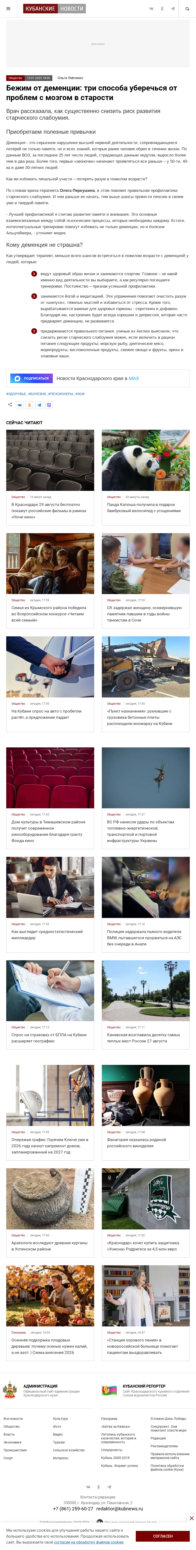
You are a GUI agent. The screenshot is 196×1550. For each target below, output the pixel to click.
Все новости (13, 1419)
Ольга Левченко (70, 78)
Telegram (172, 8)
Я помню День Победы (168, 1419)
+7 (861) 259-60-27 (73, 1509)
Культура (60, 1419)
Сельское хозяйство (69, 1450)
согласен (163, 1536)
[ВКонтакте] (19, 405)
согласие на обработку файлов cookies (89, 1542)
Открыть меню (8, 8)
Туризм (59, 1442)
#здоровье (16, 394)
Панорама (109, 1419)
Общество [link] (18, 497)
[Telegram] (39, 405)
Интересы (60, 1458)
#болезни (37, 394)
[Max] (49, 405)
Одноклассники (162, 8)
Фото (57, 1426)
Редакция (158, 1438)
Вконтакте (151, 8)
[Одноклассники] (29, 405)
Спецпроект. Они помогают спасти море (168, 1428)
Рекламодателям (164, 1446)
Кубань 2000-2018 (115, 1458)
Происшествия (15, 1450)
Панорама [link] (18, 1332)
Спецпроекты (111, 1450)
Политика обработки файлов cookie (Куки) (167, 1467)
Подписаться (36, 378)
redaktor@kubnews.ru (119, 1509)
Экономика (13, 1442)
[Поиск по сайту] (187, 8)
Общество (15, 78)
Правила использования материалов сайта (170, 1456)
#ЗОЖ (80, 394)
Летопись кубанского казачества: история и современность (118, 1438)
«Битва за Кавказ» (116, 1426)
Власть (9, 1434)
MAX (134, 378)
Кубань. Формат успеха (119, 1466)
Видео (58, 1434)
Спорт (8, 1458)
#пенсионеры (60, 394)
